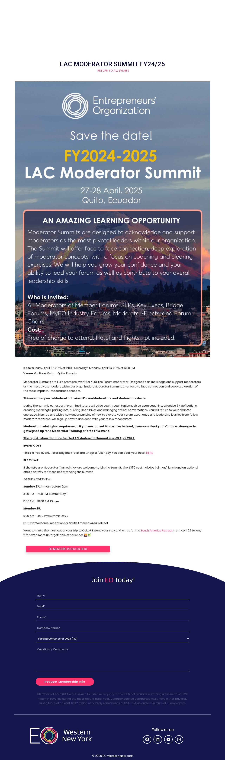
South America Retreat (157, 530)
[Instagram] (179, 739)
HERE (149, 453)
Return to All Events (112, 71)
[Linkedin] (157, 739)
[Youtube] (168, 739)
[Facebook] (147, 739)
